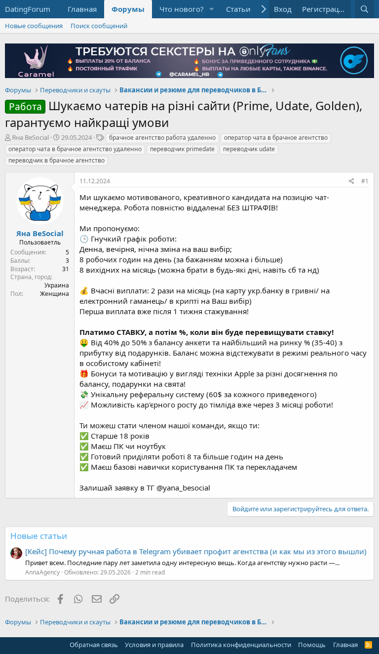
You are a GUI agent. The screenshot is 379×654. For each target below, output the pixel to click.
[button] (212, 9)
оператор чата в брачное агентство (276, 137)
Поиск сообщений (99, 25)
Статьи (238, 9)
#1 (365, 181)
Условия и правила (154, 644)
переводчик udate (249, 149)
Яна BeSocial (30, 137)
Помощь (312, 644)
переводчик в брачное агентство (56, 160)
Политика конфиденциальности (241, 644)
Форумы (128, 9)
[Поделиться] (351, 181)
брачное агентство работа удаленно (162, 137)
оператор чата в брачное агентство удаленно (75, 149)
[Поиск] (364, 9)
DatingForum (27, 9)
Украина (56, 285)
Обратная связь (94, 644)
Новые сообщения (34, 25)
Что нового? (181, 9)
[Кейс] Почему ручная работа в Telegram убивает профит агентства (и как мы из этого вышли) (196, 551)
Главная (82, 9)
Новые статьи (38, 535)
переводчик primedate (182, 149)
